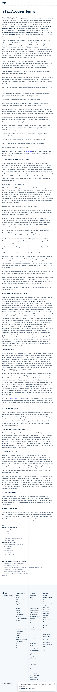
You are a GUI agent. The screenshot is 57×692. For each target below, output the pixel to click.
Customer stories (47, 597)
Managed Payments (21, 629)
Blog (44, 599)
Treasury (18, 648)
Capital (18, 604)
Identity (18, 620)
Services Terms (8, 534)
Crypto (18, 612)
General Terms (7, 532)
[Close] (54, 684)
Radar (17, 637)
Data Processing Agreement (10, 557)
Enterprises (33, 595)
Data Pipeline (19, 614)
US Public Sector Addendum (10, 576)
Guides (45, 595)
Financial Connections (21, 618)
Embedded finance (34, 606)
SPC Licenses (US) (8, 548)
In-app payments (34, 612)
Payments (18, 633)
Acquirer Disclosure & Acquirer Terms (13, 544)
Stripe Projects (33, 677)
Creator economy (34, 625)
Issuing (18, 625)
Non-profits (33, 639)
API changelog (33, 673)
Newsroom (46, 632)
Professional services (35, 641)
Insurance (32, 633)
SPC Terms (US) (8, 546)
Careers (45, 630)
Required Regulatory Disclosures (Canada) (14, 571)
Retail (31, 645)
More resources (47, 622)
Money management (35, 616)
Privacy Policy (13, 398)
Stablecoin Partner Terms (10, 555)
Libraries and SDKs (34, 675)
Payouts (18, 635)
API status (32, 671)
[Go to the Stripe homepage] (4, 593)
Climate (18, 608)
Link (17, 627)
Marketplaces (33, 614)
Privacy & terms (47, 608)
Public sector (33, 643)
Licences (45, 615)
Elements (18, 616)
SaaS (31, 620)
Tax (17, 643)
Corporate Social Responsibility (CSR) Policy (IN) (16, 573)
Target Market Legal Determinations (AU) (14, 569)
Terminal (18, 646)
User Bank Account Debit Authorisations (14, 536)
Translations (5, 559)
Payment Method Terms (10, 552)
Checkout (18, 606)
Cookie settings (47, 619)
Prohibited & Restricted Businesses (13, 538)
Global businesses (34, 610)
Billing (17, 602)
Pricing (17, 595)
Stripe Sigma (19, 641)
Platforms (32, 618)
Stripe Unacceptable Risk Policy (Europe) (14, 563)
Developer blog (34, 679)
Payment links (19, 631)
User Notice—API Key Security (11, 565)
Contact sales (47, 636)
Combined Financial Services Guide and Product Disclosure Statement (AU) (23, 567)
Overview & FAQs (8, 529)
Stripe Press (46, 634)
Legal (3, 525)
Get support (46, 642)
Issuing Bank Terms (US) (10, 550)
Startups (32, 597)
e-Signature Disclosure (9, 540)
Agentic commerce (35, 599)
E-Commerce (33, 604)
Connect (18, 610)
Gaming (32, 627)
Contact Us (28, 151)
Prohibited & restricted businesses (46, 611)
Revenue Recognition (21, 639)
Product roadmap (47, 628)
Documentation (34, 666)
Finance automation (35, 608)
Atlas (17, 597)
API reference (33, 669)
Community (46, 602)
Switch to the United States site (27, 688)
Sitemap (45, 617)
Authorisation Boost (21, 599)
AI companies (33, 622)
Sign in (45, 650)
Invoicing (18, 622)
